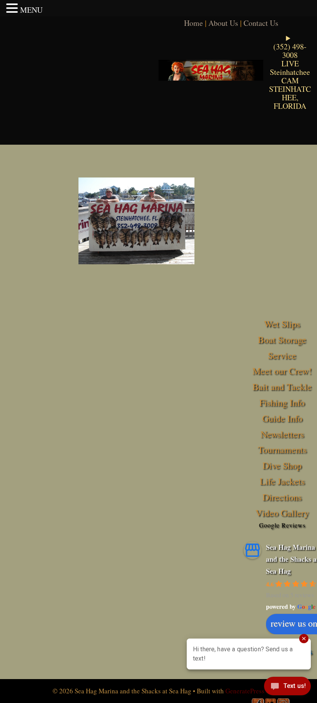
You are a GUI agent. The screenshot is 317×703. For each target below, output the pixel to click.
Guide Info (282, 418)
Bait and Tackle (282, 386)
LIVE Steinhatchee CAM (290, 72)
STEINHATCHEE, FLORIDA (290, 97)
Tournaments (282, 449)
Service (282, 355)
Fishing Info (282, 402)
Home (193, 23)
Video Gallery (282, 513)
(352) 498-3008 (290, 50)
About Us (223, 23)
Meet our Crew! (282, 371)
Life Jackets (282, 481)
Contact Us (261, 23)
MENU (31, 10)
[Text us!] (287, 687)
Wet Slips (282, 324)
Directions (282, 497)
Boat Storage (282, 339)
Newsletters (282, 434)
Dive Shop (282, 465)
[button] (13, 8)
